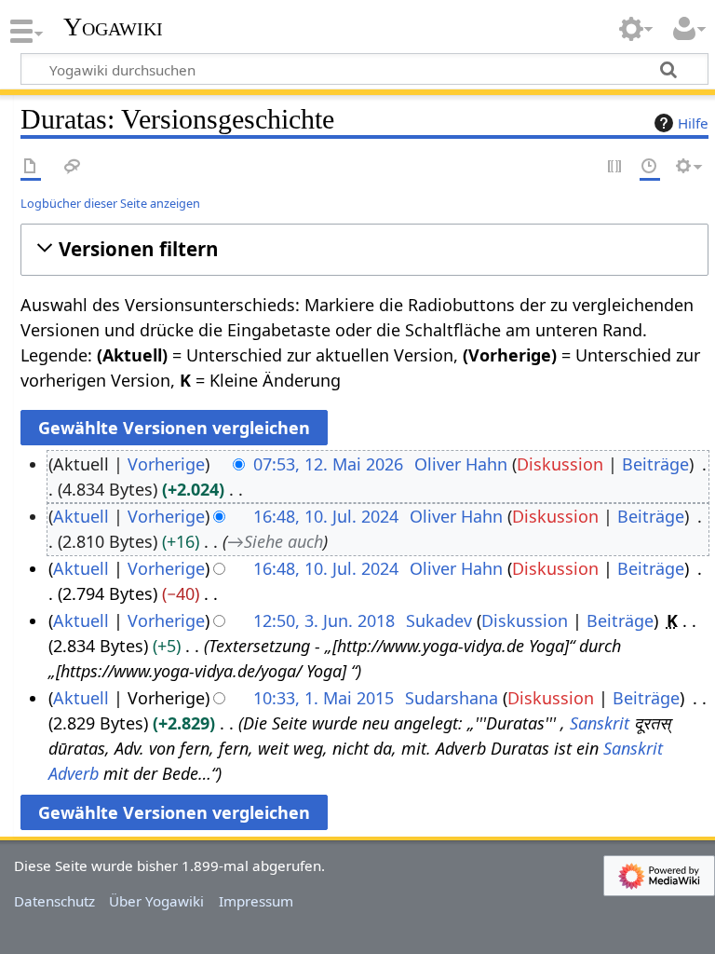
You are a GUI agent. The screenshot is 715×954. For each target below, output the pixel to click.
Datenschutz (54, 901)
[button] (364, 249)
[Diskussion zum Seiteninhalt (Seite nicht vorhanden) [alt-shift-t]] (72, 167)
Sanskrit (599, 723)
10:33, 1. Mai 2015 (323, 698)
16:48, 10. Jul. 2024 (325, 516)
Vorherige (166, 464)
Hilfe (693, 123)
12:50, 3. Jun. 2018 (324, 620)
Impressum (256, 901)
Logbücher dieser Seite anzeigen (110, 203)
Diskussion (560, 464)
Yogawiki (113, 27)
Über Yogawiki (156, 901)
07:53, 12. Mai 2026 (328, 464)
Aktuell (81, 516)
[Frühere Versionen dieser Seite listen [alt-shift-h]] (650, 167)
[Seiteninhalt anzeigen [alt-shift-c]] (30, 167)
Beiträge (655, 464)
